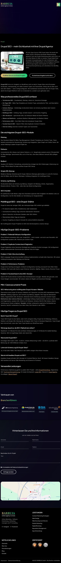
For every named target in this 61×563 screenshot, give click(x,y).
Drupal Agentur (53, 372)
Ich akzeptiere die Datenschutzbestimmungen (15, 467)
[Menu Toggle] (58, 4)
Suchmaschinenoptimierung (12, 372)
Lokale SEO (38, 372)
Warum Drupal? (12, 374)
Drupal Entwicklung (44, 370)
